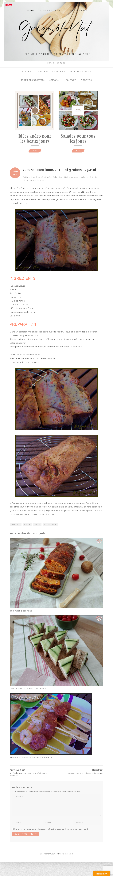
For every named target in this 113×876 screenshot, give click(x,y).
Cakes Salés (58, 177)
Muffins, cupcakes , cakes (75, 177)
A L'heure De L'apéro (42, 177)
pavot (37, 525)
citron (27, 525)
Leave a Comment (37, 180)
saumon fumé (50, 525)
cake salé (15, 525)
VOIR (35, 150)
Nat (26, 177)
